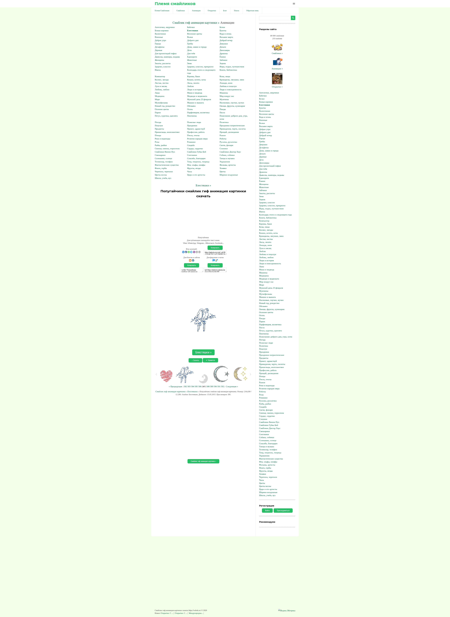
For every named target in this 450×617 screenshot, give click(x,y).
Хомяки (223, 168)
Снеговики (192, 155)
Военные (159, 37)
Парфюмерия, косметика (198, 112)
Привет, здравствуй (196, 129)
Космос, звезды (162, 79)
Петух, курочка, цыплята (166, 116)
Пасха (222, 112)
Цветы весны (161, 175)
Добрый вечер (226, 40)
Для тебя (191, 53)
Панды (223, 109)
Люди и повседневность (230, 89)
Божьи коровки (162, 30)
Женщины (159, 60)
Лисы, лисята (193, 83)
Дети (189, 50)
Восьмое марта (226, 37)
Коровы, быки (193, 76)
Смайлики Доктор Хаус (230, 152)
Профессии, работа (195, 132)
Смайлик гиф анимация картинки (170, 391)
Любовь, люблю (162, 89)
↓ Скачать (195, 360)
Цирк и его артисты (196, 175)
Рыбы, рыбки (161, 145)
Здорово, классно (163, 66)
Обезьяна (191, 106)
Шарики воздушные (229, 175)
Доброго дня (192, 40)
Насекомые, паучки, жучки (232, 102)
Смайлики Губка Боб (196, 152)
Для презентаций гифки (165, 53)
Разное (223, 135)
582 (185, 386)
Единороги (192, 57)
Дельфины (159, 47)
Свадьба (191, 145)
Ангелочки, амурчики (165, 27)
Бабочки (191, 27)
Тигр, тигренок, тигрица (198, 161)
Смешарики (160, 155)
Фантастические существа (167, 165)
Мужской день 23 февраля (199, 99)
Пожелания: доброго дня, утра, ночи (275, 337)
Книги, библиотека (228, 70)
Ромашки (191, 142)
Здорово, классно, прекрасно (200, 66)
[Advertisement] (203, 216)
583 (189, 386)
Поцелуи (159, 125)
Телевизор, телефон (164, 161)
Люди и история (194, 89)
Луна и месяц (161, 86)
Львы (157, 93)
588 (208, 386)
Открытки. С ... (167, 613)
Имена (158, 70)
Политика (224, 122)
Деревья (158, 50)
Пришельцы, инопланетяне (167, 132)
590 (215, 386)
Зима (189, 63)
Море (157, 99)
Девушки (224, 43)
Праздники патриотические (232, 125)
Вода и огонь (225, 34)
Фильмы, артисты (228, 165)
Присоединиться (283, 510)
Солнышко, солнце (163, 158)
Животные (192, 60)
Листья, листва (161, 83)
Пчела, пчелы (193, 135)
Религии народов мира (197, 139)
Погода (158, 122)
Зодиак (223, 63)
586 (199, 386)
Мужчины (224, 99)
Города (158, 43)
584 (192, 386)
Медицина (159, 96)
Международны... (195, 613)
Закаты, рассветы (163, 63)
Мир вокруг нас (227, 96)
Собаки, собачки (227, 155)
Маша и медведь (194, 93)
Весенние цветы (194, 34)
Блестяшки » (203, 185)
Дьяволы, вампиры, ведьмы (167, 57)
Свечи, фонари (226, 145)
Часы (189, 171)
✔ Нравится (210, 360)
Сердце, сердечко (195, 148)
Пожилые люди (194, 122)
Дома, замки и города (196, 47)
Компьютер (160, 76)
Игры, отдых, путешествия (232, 66)
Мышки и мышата (195, 102)
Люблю (190, 86)
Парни (158, 112)
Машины (224, 93)
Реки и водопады (162, 139)
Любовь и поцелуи (228, 86)
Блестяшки (192, 30)
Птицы (158, 135)
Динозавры (225, 50)
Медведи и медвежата (197, 96)
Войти (267, 510)
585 (196, 386)
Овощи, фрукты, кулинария (232, 106)
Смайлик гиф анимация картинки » (195, 22)
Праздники (192, 125)
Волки (190, 37)
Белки (222, 27)
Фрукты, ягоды (194, 168)
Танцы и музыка (227, 158)
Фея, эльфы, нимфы (196, 165)
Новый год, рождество (165, 106)
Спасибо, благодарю (196, 158)
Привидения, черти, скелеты (233, 129)
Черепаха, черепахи (164, 171)
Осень (190, 109)
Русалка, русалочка (228, 142)
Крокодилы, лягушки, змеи (232, 79)
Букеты (223, 30)
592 (222, 386)
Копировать (215, 248)
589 (211, 386)
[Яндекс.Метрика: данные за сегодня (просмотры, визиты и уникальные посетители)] (286, 610)
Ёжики (223, 57)
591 (218, 386)
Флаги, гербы (161, 168)
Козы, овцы (225, 76)
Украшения (225, 161)
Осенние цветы (162, 109)
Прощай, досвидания (229, 132)
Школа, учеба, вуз (163, 178)
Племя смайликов (175, 3)
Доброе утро (160, 40)
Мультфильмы (161, 102)
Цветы (222, 171)
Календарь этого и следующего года (275, 215)
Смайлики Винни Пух (165, 152)
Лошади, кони (226, 83)
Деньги (223, 47)
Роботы (223, 139)
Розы (157, 142)
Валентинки (160, 34)
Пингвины (192, 116)
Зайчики (223, 60)
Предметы (159, 129)
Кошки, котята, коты (196, 79)
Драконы (224, 53)
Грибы (190, 43)
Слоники (224, 148)
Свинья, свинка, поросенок (167, 148)
